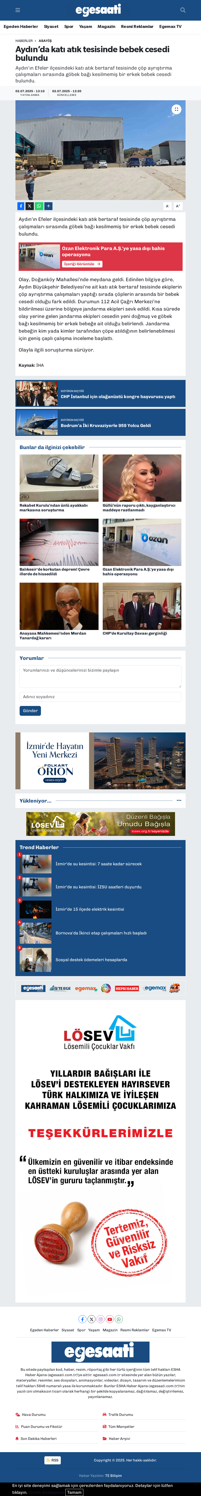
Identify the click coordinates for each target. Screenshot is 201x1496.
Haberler (24, 41)
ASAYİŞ (45, 41)
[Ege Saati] (99, 10)
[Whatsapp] (119, 1319)
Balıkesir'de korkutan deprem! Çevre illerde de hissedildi (54, 571)
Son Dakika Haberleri (39, 1438)
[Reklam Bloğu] (100, 760)
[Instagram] (101, 1319)
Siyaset (51, 27)
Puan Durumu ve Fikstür (41, 1426)
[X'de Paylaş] (29, 206)
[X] (92, 1319)
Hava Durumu (34, 1414)
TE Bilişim (113, 1475)
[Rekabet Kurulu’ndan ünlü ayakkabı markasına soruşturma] (59, 477)
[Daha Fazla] (48, 206)
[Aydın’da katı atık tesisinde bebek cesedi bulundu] (100, 150)
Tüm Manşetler (121, 1426)
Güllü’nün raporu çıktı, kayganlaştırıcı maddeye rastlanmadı (139, 507)
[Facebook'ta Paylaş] (20, 206)
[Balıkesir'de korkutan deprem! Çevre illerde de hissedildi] (59, 541)
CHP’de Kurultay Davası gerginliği (135, 633)
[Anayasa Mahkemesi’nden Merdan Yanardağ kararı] (59, 605)
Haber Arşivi (119, 1438)
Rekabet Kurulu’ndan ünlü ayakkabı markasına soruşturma (54, 507)
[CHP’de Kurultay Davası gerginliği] (142, 605)
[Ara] (183, 10)
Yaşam (85, 27)
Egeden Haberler (21, 27)
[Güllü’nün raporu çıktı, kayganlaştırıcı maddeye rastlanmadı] (142, 477)
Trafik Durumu (120, 1414)
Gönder (30, 710)
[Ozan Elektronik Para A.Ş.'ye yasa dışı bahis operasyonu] (142, 541)
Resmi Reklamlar (137, 27)
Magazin (106, 27)
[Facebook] (82, 1319)
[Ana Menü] (17, 10)
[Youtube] (110, 1319)
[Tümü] (179, 800)
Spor (69, 27)
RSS (54, 1460)
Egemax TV (170, 27)
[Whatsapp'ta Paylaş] (39, 206)
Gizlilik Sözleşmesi (46, 1492)
